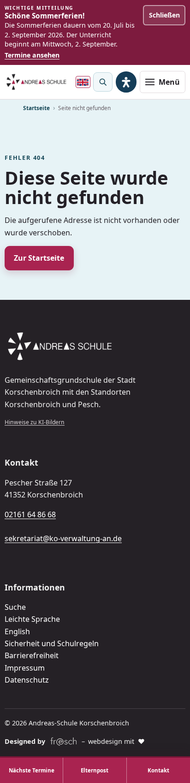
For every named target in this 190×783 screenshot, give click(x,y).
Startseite (36, 107)
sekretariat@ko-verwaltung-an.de (63, 538)
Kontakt (158, 770)
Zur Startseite (39, 258)
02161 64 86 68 (30, 514)
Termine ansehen (32, 55)
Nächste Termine (31, 770)
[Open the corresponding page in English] (83, 82)
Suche (15, 607)
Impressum (25, 668)
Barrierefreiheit (32, 655)
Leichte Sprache (32, 619)
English (17, 631)
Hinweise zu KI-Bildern (35, 422)
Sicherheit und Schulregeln (52, 643)
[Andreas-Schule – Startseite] (36, 82)
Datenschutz (27, 680)
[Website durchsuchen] (103, 82)
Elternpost (94, 770)
